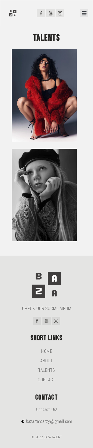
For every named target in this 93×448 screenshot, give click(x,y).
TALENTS (46, 370)
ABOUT (46, 360)
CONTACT (46, 380)
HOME (46, 351)
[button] (84, 13)
